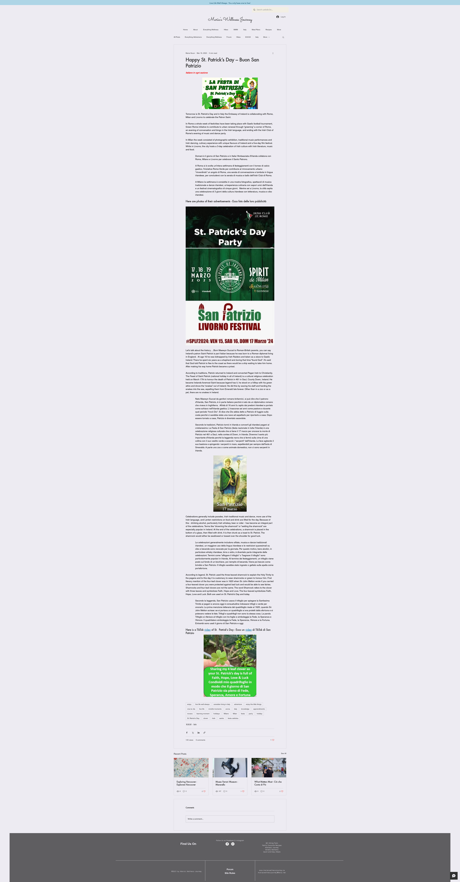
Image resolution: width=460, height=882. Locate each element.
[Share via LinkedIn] (198, 732)
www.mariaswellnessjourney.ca (272, 870)
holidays (216, 714)
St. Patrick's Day (193, 718)
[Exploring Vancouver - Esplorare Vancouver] (191, 767)
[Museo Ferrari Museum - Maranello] (230, 767)
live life (201, 709)
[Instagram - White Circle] (232, 844)
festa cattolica (233, 718)
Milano (226, 714)
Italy (257, 37)
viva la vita (191, 709)
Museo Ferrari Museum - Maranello (227, 783)
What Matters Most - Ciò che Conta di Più (268, 783)
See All (283, 753)
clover (205, 718)
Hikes (238, 37)
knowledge (245, 709)
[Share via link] (204, 732)
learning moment (203, 714)
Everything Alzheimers (193, 37)
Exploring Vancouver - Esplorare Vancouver (187, 783)
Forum (229, 37)
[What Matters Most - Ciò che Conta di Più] (269, 767)
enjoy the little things (253, 704)
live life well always (202, 704)
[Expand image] (230, 227)
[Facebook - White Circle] (227, 844)
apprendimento (259, 709)
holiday (259, 714)
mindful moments (214, 709)
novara (190, 714)
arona (228, 709)
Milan (235, 714)
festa (243, 714)
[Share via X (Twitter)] (193, 732)
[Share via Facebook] (187, 732)
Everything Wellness (214, 37)
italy (235, 709)
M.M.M (248, 37)
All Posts (177, 37)
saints (221, 718)
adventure (238, 704)
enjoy (189, 704)
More (265, 37)
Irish (213, 718)
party (251, 714)
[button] (283, 37)
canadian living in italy (222, 704)
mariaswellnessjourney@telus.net (272, 872)
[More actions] (272, 53)
